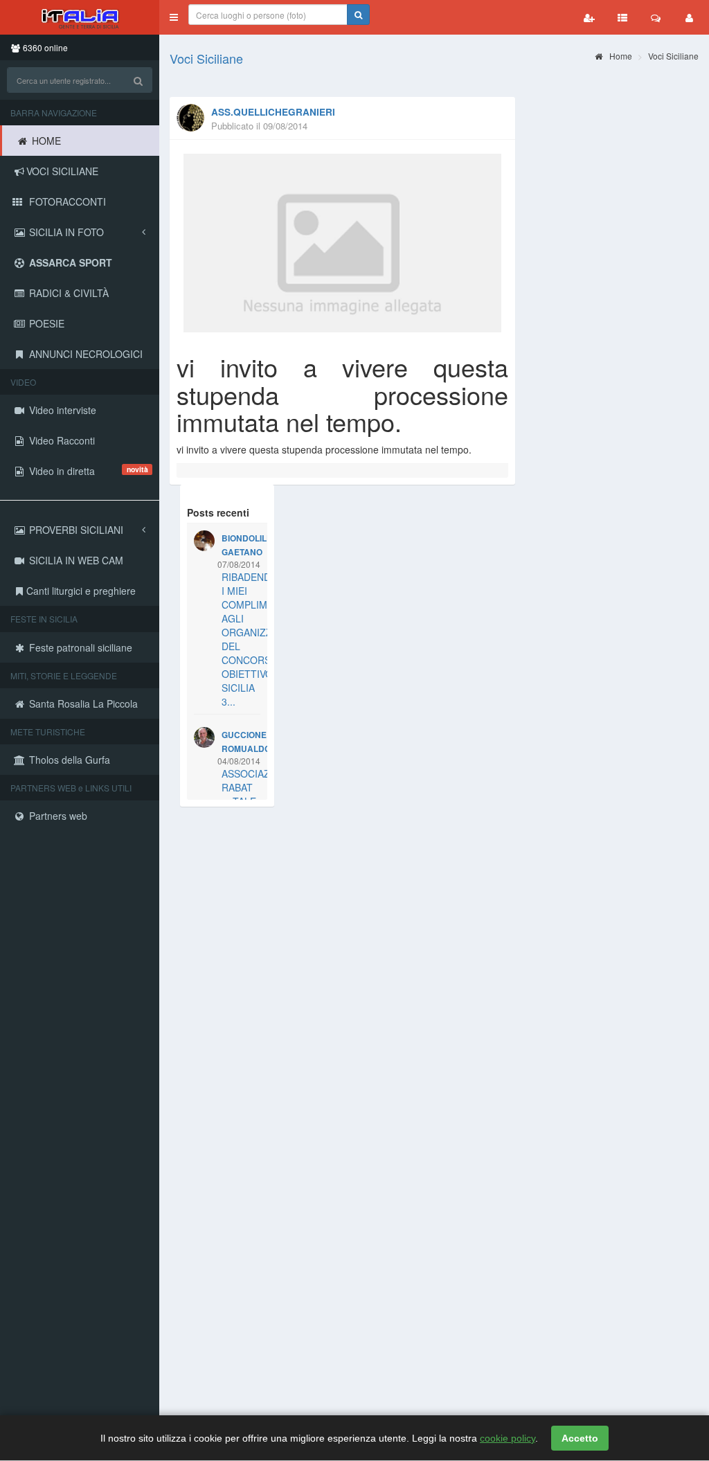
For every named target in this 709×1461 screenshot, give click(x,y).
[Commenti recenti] (655, 17)
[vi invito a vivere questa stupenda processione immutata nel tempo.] (342, 243)
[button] (173, 17)
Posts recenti (218, 512)
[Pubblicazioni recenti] (622, 17)
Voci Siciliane (206, 58)
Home (619, 56)
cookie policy (507, 1438)
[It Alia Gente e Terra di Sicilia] (79, 17)
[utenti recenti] (589, 17)
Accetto (580, 1438)
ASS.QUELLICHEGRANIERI (273, 111)
